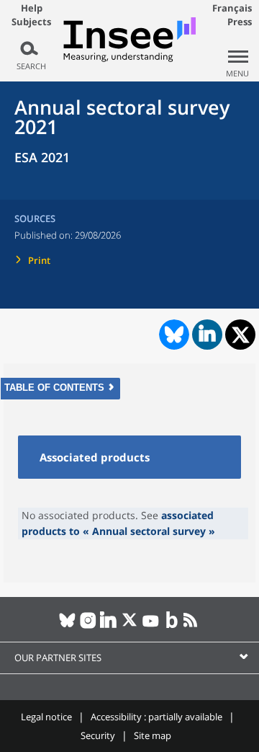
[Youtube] (151, 625)
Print (39, 260)
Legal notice (46, 716)
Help (31, 7)
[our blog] (172, 625)
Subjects (31, 22)
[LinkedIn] (109, 625)
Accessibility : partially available (156, 716)
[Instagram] (88, 625)
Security (98, 735)
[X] (130, 625)
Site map (152, 735)
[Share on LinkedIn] (207, 335)
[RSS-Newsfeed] (192, 625)
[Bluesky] (67, 625)
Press (239, 21)
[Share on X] (241, 335)
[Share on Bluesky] (172, 334)
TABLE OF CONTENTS (54, 387)
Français (232, 7)
